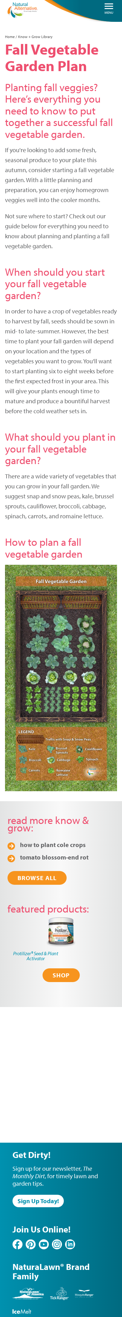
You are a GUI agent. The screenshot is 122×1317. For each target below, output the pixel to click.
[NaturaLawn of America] (28, 1299)
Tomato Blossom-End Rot (54, 857)
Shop (61, 975)
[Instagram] (57, 1244)
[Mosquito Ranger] (84, 1299)
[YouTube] (44, 1244)
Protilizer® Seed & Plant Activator (35, 955)
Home (10, 36)
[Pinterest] (31, 1244)
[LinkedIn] (70, 1244)
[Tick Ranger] (59, 1299)
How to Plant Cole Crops (53, 845)
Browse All (37, 878)
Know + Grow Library (35, 36)
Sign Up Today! (38, 1201)
